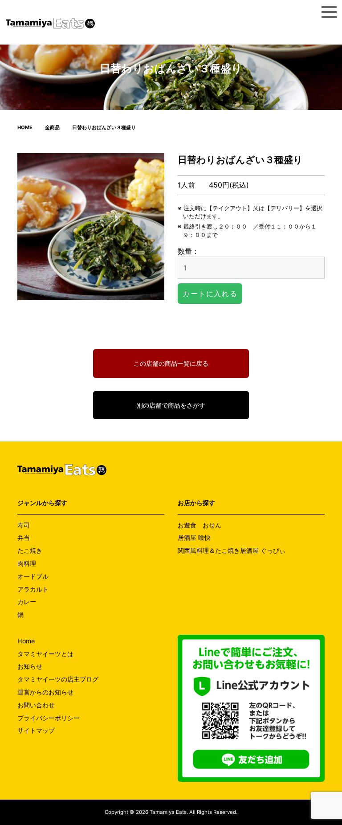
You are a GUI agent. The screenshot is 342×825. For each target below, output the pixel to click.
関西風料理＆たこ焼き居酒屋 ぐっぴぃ (231, 550)
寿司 (23, 525)
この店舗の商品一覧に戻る (171, 363)
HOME (25, 127)
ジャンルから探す (42, 502)
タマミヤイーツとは (45, 654)
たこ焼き (29, 550)
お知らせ (29, 666)
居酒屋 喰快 (194, 537)
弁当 (23, 537)
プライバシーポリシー (48, 718)
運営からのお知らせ (45, 692)
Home (26, 641)
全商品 (52, 127)
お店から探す (196, 502)
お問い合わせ (36, 705)
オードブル (33, 576)
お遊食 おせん (199, 525)
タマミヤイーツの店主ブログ (57, 679)
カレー (26, 601)
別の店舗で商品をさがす (171, 405)
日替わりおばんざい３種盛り (104, 127)
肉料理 (26, 563)
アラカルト (33, 589)
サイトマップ (36, 730)
